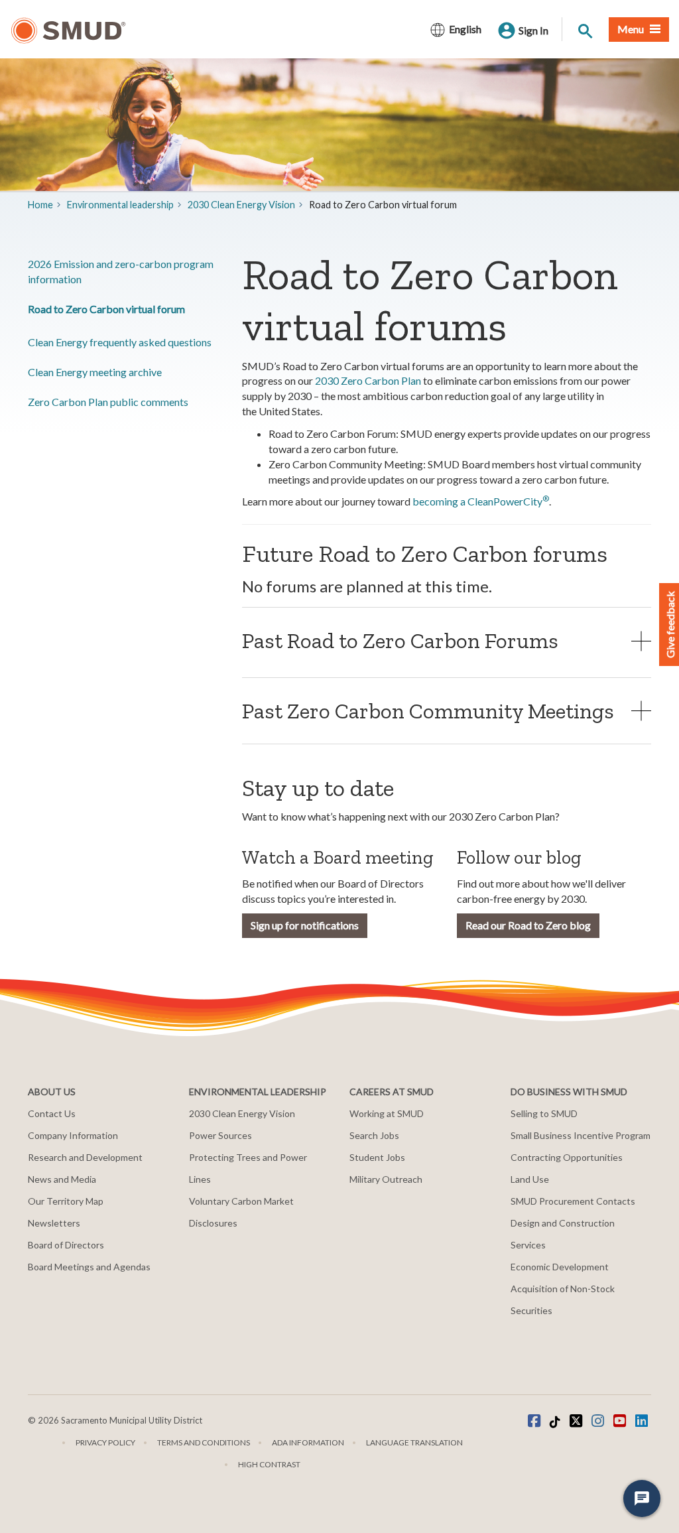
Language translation (414, 1442)
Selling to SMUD (544, 1113)
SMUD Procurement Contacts (573, 1201)
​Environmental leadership (120, 204)
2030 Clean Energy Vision (241, 204)
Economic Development (560, 1266)
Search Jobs (374, 1135)
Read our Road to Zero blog (528, 925)
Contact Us (52, 1113)
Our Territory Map (65, 1201)
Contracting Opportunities (567, 1157)
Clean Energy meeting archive (95, 372)
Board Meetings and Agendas (89, 1266)
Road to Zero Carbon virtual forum (106, 308)
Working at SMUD (386, 1113)
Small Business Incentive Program (580, 1135)
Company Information (73, 1135)
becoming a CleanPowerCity (480, 501)
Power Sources (220, 1135)
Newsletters (54, 1223)
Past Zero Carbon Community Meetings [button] (428, 711)
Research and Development (85, 1157)
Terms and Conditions (203, 1442)
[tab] (446, 640)
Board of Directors (66, 1244)
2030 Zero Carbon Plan (368, 380)
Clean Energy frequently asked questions (120, 342)
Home (40, 204)
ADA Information (308, 1442)
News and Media (62, 1179)
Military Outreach (385, 1179)
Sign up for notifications (305, 925)
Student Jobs (377, 1157)
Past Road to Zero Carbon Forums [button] (400, 640)
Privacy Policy (105, 1442)
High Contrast (269, 1464)
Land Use (530, 1179)
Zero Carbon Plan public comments (108, 401)
